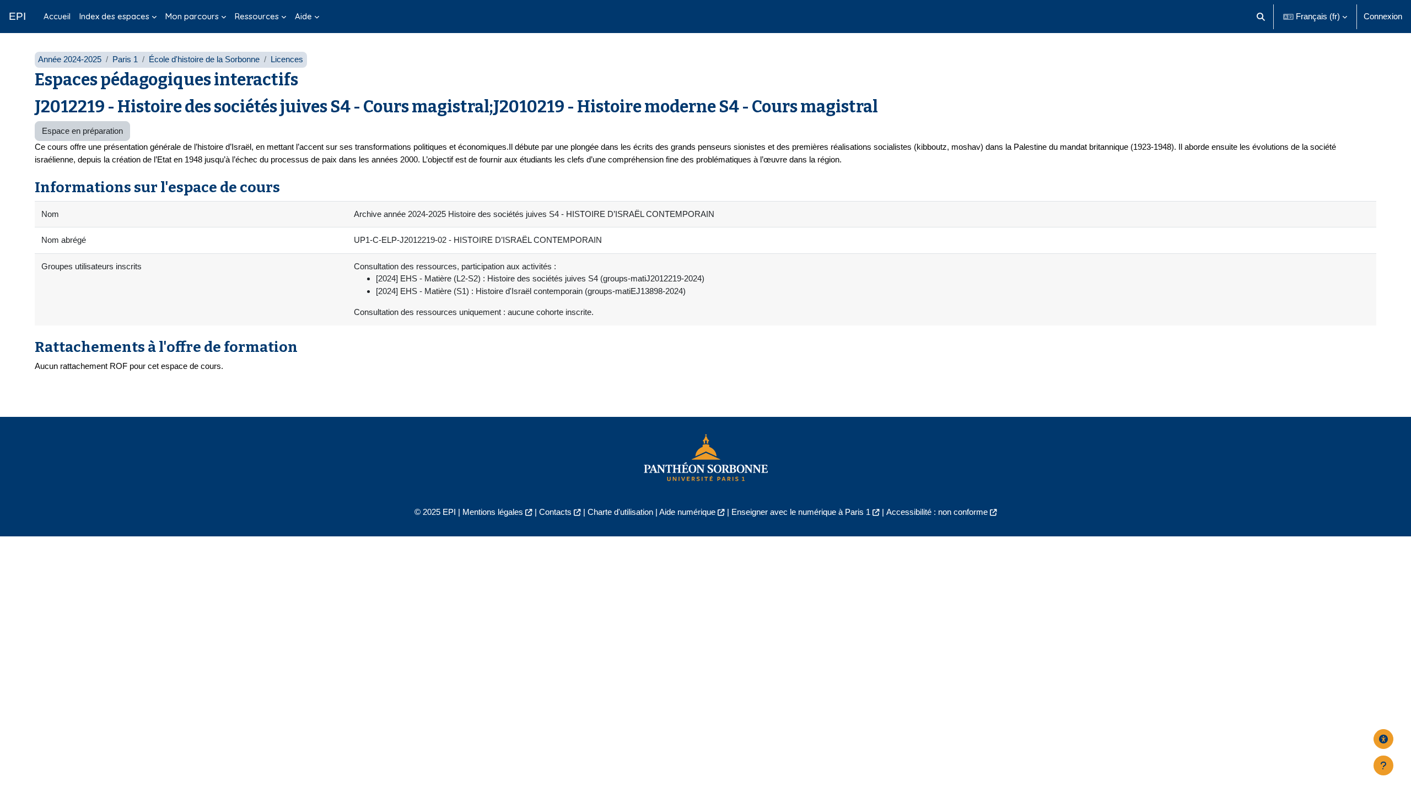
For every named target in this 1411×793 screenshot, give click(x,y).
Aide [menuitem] (303, 16)
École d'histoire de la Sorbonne (204, 59)
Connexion (1383, 16)
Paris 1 (125, 59)
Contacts (555, 512)
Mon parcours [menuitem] (192, 16)
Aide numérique (687, 512)
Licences (287, 59)
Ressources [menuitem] (257, 16)
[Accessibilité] (1383, 739)
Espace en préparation (82, 130)
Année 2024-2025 (69, 59)
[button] (1261, 16)
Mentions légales (492, 512)
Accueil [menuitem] (57, 16)
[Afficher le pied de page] (1383, 765)
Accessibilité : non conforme (937, 512)
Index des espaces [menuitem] (114, 16)
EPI (17, 16)
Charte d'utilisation (620, 512)
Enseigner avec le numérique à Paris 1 (800, 512)
